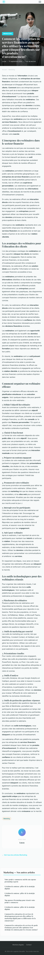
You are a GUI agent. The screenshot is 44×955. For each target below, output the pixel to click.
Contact (29, 945)
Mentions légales (18, 945)
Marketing (7, 33)
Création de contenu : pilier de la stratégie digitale (20, 887)
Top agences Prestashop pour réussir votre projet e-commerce (20, 901)
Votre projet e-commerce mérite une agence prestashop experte (20, 880)
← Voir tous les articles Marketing (14, 855)
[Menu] (40, 2)
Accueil (4, 69)
